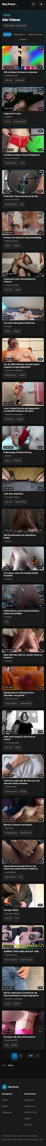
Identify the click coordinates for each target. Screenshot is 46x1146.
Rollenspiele (19, 80)
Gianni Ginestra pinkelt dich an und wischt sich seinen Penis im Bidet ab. (21, 867)
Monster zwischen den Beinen (18, 824)
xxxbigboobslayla (11, 75)
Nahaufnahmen (10, 375)
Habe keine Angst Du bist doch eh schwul (19, 737)
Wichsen (16, 246)
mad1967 (8, 117)
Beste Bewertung (35, 34)
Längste (23, 39)
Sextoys (8, 1003)
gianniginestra (10, 872)
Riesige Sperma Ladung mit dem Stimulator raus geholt (19, 693)
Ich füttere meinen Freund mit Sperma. (22, 155)
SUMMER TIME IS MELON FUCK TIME (21, 951)
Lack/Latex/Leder (19, 121)
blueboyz (8, 456)
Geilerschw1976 (11, 1040)
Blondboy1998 (10, 787)
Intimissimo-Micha (12, 497)
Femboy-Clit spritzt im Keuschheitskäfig (22, 237)
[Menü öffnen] (41, 4)
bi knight (8, 326)
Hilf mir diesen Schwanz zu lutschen (20, 72)
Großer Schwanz (11, 163)
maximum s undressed (13, 370)
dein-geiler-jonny (12, 699)
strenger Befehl (11, 910)
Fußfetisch (17, 460)
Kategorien (7, 1112)
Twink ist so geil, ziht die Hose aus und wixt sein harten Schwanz (22, 781)
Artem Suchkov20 (12, 158)
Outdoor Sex (9, 419)
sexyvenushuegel (12, 285)
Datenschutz (30, 1106)
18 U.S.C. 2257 (31, 1112)
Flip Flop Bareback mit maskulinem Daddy (20, 536)
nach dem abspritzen (13, 493)
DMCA (27, 1118)
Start (3, 1065)
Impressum (29, 1100)
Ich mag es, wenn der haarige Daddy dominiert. (21, 574)
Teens (22, 163)
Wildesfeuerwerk (11, 241)
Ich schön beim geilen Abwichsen (19, 323)
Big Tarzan (9, 828)
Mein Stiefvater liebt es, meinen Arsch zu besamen (23, 656)
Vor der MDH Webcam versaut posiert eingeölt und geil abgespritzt (21, 365)
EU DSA (28, 1125)
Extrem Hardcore (11, 960)
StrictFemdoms (11, 955)
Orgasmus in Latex (12, 113)
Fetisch (7, 121)
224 (31, 1056)
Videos (5, 1100)
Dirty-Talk (8, 80)
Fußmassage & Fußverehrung (17, 452)
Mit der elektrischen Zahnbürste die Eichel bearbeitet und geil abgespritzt (21, 994)
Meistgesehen (19, 34)
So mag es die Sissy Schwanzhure (20, 1037)
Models (5, 1106)
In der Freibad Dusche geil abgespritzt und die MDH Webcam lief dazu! (21, 409)
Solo (21, 204)
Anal (6, 621)
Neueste (7, 34)
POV (20, 877)
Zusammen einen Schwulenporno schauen (19, 280)
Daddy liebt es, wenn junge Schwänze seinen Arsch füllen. (21, 612)
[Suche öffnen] (33, 4)
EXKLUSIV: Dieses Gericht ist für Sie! (21, 196)
